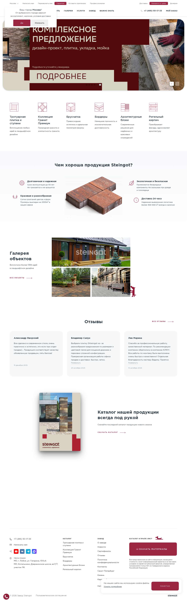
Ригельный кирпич (72, 569)
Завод (92, 11)
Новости (101, 547)
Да (22, 23)
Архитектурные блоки (74, 565)
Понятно (165, 586)
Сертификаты (104, 551)
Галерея (68, 11)
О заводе (101, 543)
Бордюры (67, 561)
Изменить (39, 23)
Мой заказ (171, 11)
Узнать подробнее (113, 586)
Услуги (81, 11)
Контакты (102, 567)
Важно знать (107, 11)
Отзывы (101, 555)
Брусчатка (68, 557)
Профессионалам (97, 3)
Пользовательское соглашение (51, 595)
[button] (172, 84)
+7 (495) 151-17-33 (153, 11)
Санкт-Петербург (105, 571)
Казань (100, 575)
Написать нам (28, 3)
